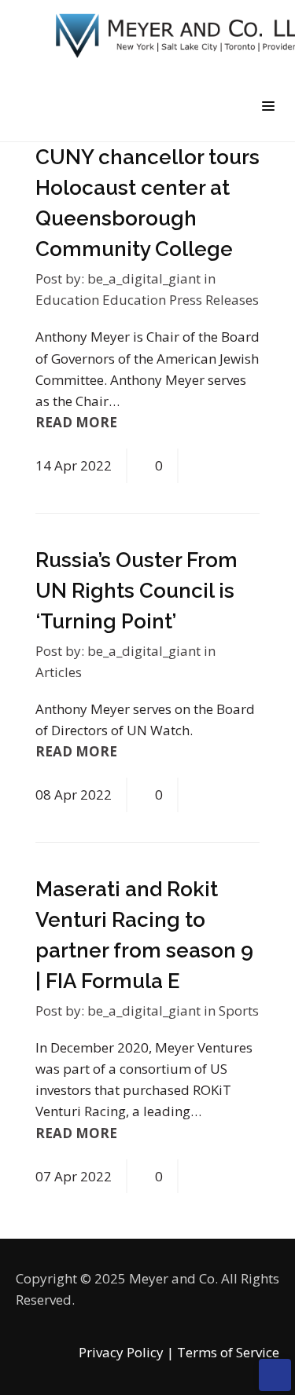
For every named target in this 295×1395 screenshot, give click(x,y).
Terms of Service (228, 1352)
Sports (239, 1010)
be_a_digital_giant (144, 278)
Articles (58, 672)
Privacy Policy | (126, 1352)
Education (68, 300)
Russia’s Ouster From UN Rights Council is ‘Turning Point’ (136, 590)
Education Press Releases (180, 300)
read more (77, 422)
